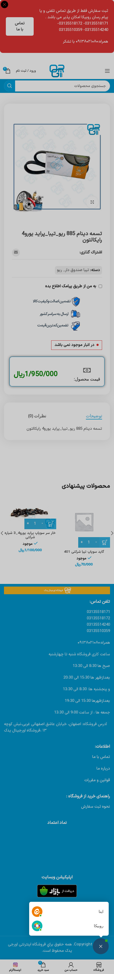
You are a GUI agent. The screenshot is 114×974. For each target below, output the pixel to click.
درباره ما (103, 769)
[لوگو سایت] (57, 71)
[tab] (94, 415)
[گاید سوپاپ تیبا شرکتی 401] (84, 522)
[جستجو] (9, 86)
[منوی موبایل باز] (107, 71)
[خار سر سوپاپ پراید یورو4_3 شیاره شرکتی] (30, 512)
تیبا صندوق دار (77, 270)
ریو (59, 270)
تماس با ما (20, 26)
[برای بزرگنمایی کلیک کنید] (92, 202)
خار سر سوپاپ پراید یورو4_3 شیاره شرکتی (30, 535)
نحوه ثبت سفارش (95, 807)
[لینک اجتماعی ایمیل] (16, 253)
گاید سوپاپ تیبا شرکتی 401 (84, 552)
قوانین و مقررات (97, 780)
